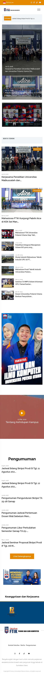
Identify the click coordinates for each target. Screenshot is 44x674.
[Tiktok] (37, 2)
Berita (23, 645)
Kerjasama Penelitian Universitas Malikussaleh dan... (19, 179)
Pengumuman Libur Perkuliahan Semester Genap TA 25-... (19, 529)
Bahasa (9, 2)
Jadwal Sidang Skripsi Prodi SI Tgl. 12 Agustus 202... (21, 485)
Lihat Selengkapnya (22, 556)
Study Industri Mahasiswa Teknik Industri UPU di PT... (28, 258)
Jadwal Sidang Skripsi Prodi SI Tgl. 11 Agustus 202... (21, 470)
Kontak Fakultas (14, 645)
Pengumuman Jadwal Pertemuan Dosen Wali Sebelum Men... (19, 515)
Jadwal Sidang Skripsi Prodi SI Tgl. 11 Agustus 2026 (23, 19)
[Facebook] (34, 2)
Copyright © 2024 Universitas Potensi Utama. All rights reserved (22, 671)
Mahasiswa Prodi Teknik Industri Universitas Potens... (28, 270)
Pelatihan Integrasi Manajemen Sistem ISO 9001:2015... (27, 246)
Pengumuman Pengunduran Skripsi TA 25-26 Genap (22, 500)
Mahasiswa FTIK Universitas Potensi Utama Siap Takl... (26, 234)
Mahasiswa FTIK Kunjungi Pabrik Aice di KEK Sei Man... (21, 220)
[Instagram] (31, 2)
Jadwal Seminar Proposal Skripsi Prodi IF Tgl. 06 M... (22, 544)
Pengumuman (31, 645)
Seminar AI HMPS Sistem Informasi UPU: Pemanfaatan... (28, 283)
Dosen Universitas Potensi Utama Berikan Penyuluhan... (28, 295)
